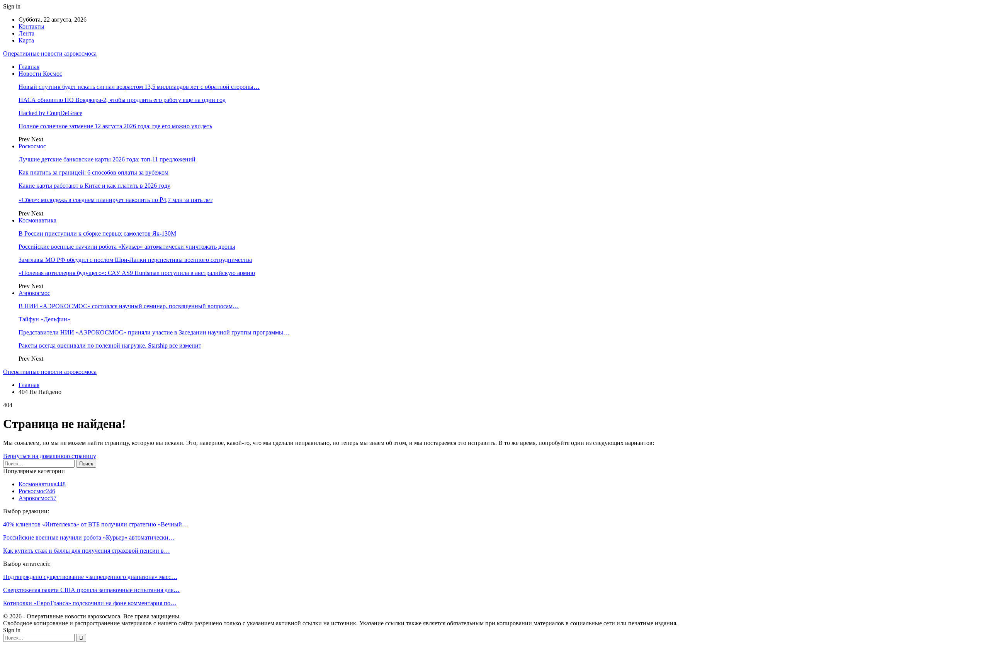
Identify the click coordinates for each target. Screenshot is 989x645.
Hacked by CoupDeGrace (50, 113)
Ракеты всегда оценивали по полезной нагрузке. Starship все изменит (110, 345)
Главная (29, 66)
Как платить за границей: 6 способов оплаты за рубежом (93, 172)
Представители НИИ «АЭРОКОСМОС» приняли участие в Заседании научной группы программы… (154, 332)
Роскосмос (32, 146)
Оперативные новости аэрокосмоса (50, 53)
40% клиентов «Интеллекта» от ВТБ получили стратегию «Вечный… (95, 524)
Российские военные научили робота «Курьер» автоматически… (89, 537)
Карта (26, 40)
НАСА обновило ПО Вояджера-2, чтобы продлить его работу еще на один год (122, 100)
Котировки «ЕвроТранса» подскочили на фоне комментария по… (90, 603)
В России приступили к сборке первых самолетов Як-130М (97, 233)
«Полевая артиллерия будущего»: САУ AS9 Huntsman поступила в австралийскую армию (137, 273)
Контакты (31, 26)
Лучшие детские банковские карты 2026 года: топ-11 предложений (107, 159)
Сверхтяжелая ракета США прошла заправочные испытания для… (91, 590)
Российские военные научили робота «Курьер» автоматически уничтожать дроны (127, 246)
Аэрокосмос (34, 293)
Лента (26, 33)
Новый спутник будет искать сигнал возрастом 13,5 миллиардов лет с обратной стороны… (139, 86)
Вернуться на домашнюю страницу (49, 456)
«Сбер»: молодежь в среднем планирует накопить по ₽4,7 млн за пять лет (115, 200)
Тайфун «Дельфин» (44, 319)
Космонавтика (37, 220)
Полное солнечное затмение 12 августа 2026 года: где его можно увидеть (115, 126)
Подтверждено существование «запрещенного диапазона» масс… (90, 577)
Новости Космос (40, 73)
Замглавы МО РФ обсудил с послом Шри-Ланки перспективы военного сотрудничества (135, 259)
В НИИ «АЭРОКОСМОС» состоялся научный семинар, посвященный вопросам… (129, 306)
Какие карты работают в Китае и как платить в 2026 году (94, 185)
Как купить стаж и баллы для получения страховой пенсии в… (86, 550)
